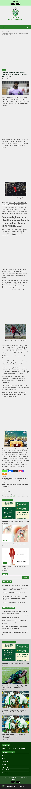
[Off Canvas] (4, 27)
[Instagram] (21, 471)
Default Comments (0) (7, 494)
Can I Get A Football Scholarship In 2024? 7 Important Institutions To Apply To (15, 622)
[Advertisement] (15, 53)
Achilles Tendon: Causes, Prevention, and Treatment (15, 556)
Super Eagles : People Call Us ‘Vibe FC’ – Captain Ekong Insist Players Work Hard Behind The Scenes (14, 598)
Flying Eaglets (6, 773)
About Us (5, 777)
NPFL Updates (15, 17)
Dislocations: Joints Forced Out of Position (15, 533)
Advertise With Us (14, 777)
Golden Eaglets (6, 770)
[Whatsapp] (4, 471)
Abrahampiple (6, 611)
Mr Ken (4, 79)
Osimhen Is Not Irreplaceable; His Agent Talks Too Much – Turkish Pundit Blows (15, 675)
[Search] (27, 27)
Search (25, 577)
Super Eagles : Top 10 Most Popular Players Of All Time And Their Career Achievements (14, 394)
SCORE (13, 235)
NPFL (3, 758)
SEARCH (5, 574)
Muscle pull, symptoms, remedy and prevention (15, 510)
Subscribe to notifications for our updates (14, 748)
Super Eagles (5, 767)
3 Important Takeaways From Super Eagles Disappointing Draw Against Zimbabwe (15, 699)
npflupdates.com (23, 103)
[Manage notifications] (3, 786)
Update (3, 69)
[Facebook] (10, 471)
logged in (12, 496)
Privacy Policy (24, 777)
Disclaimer (15, 779)
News (4, 682)
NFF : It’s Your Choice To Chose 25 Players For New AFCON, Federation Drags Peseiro (15, 478)
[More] (4, 474)
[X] (15, 471)
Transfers (5, 761)
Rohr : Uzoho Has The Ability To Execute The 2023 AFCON (15, 484)
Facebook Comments (19, 494)
